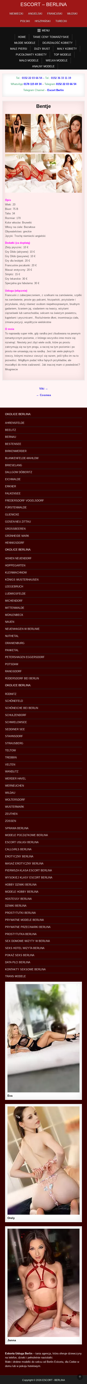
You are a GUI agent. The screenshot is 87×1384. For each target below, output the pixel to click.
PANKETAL (12, 650)
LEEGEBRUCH (14, 586)
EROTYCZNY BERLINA (19, 856)
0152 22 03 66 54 (32, 77)
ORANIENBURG (14, 643)
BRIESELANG (13, 465)
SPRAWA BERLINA (17, 828)
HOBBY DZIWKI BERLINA (21, 884)
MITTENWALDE (14, 607)
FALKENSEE (13, 493)
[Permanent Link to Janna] (43, 1283)
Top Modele (62, 54)
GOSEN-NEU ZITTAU (18, 521)
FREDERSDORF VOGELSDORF (24, 500)
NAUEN (9, 621)
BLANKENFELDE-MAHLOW (21, 458)
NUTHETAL (12, 636)
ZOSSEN (10, 820)
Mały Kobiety (67, 48)
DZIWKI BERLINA (16, 905)
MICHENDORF (14, 600)
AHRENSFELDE (14, 422)
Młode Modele (24, 42)
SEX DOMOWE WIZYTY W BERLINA (27, 941)
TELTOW (10, 750)
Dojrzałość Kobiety (57, 42)
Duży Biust (42, 48)
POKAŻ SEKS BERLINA (19, 955)
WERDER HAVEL (15, 778)
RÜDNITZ (10, 694)
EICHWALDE (13, 479)
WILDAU (10, 792)
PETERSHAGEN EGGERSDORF (25, 657)
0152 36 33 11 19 (61, 77)
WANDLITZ (11, 771)
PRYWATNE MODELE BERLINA (24, 919)
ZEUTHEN (11, 813)
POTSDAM (11, 664)
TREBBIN (11, 757)
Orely (11, 1218)
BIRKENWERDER (16, 451)
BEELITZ (10, 430)
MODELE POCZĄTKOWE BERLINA (26, 835)
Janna (11, 1340)
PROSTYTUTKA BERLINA (21, 934)
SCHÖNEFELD (14, 700)
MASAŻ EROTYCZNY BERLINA (24, 863)
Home (22, 37)
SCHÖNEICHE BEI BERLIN (21, 708)
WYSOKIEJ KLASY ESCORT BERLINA (28, 877)
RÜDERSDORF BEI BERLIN (22, 678)
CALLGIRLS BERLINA (18, 849)
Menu (46, 30)
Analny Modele (43, 66)
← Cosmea (43, 395)
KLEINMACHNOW (16, 572)
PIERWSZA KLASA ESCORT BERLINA (28, 870)
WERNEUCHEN (14, 785)
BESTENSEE (13, 444)
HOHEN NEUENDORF (18, 558)
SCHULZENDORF (15, 715)
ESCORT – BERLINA (43, 4)
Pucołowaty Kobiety (31, 54)
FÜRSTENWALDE (16, 507)
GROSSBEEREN (15, 528)
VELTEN (10, 764)
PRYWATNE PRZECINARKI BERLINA (28, 927)
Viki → (43, 388)
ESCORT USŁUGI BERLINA (22, 842)
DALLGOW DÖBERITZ (18, 472)
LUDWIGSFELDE (15, 593)
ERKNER (10, 486)
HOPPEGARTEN (15, 565)
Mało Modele (29, 60)
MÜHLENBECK (14, 614)
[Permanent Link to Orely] (43, 1160)
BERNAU (10, 436)
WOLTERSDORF (15, 799)
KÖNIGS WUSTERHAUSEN (21, 579)
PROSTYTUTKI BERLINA (20, 912)
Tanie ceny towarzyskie (51, 37)
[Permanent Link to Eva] (43, 1038)
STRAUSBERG (14, 743)
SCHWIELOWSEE (16, 722)
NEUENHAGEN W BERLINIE (22, 628)
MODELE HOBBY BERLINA (21, 891)
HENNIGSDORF (14, 542)
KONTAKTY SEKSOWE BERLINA (25, 969)
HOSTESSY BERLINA (18, 898)
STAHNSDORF (14, 736)
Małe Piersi (18, 48)
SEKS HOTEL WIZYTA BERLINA (25, 948)
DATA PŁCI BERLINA (17, 962)
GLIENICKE (12, 514)
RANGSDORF (13, 671)
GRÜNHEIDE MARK (17, 535)
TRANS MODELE (15, 976)
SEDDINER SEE (15, 729)
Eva (10, 1095)
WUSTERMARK (14, 806)
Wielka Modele (57, 60)
